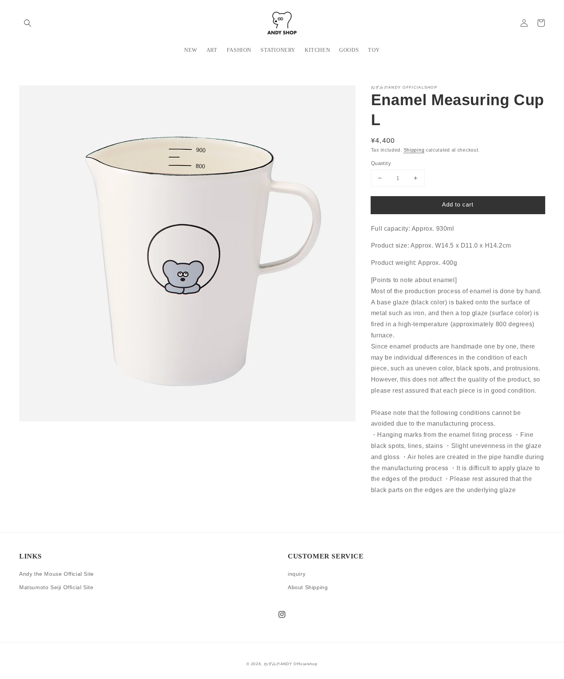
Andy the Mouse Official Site (56, 574)
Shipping (414, 150)
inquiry (296, 574)
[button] (27, 23)
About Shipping (308, 587)
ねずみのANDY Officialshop (291, 664)
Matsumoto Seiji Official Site (56, 587)
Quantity (381, 163)
